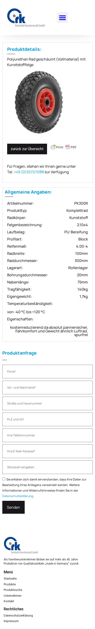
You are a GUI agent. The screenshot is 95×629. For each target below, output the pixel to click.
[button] (62, 17)
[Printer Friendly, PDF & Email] (63, 149)
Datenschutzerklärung (17, 496)
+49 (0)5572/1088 (29, 171)
